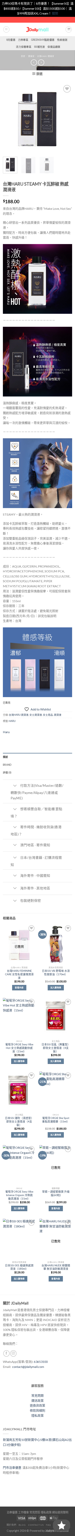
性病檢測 (62, 39)
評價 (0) (7, 772)
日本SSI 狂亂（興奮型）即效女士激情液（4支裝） (56, 1048)
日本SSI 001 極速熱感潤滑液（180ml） (19, 1267)
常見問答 (34, 1512)
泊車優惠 (12, 1512)
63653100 (41, 1361)
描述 (5, 756)
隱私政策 (37, 1415)
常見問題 (37, 1395)
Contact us (36, 1524)
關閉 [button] (55, 13)
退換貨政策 (37, 1405)
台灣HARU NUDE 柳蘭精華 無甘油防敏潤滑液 (56, 1267)
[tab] (37, 757)
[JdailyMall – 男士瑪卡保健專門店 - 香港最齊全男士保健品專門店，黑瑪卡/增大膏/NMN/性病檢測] (37, 29)
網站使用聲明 (60, 1512)
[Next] (65, 119)
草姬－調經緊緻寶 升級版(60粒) (56, 1193)
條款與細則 (37, 1410)
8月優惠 (10, 39)
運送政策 (37, 1400)
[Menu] (6, 29)
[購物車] (69, 29)
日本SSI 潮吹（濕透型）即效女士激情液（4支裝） (19, 1121)
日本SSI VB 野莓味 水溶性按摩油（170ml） (56, 972)
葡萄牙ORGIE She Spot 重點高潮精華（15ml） (55, 1119)
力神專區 (23, 39)
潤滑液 (31, 56)
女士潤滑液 (35, 714)
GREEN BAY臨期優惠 (42, 39)
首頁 (23, 56)
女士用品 (48, 714)
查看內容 (19, 987)
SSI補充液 (39, 46)
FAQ (48, 1524)
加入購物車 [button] (55, 987)
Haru (6, 732)
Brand (7, 764)
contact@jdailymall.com (28, 1366)
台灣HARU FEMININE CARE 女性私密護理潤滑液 (19, 974)
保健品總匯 (54, 46)
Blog (22, 1524)
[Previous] (9, 119)
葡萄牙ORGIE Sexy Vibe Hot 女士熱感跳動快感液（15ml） (19, 1048)
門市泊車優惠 (12, 1467)
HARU (12, 720)
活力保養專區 (23, 46)
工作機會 (23, 1512)
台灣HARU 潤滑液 (45, 56)
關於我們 (11, 1524)
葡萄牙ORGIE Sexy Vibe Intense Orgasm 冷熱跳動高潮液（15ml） (19, 1195)
